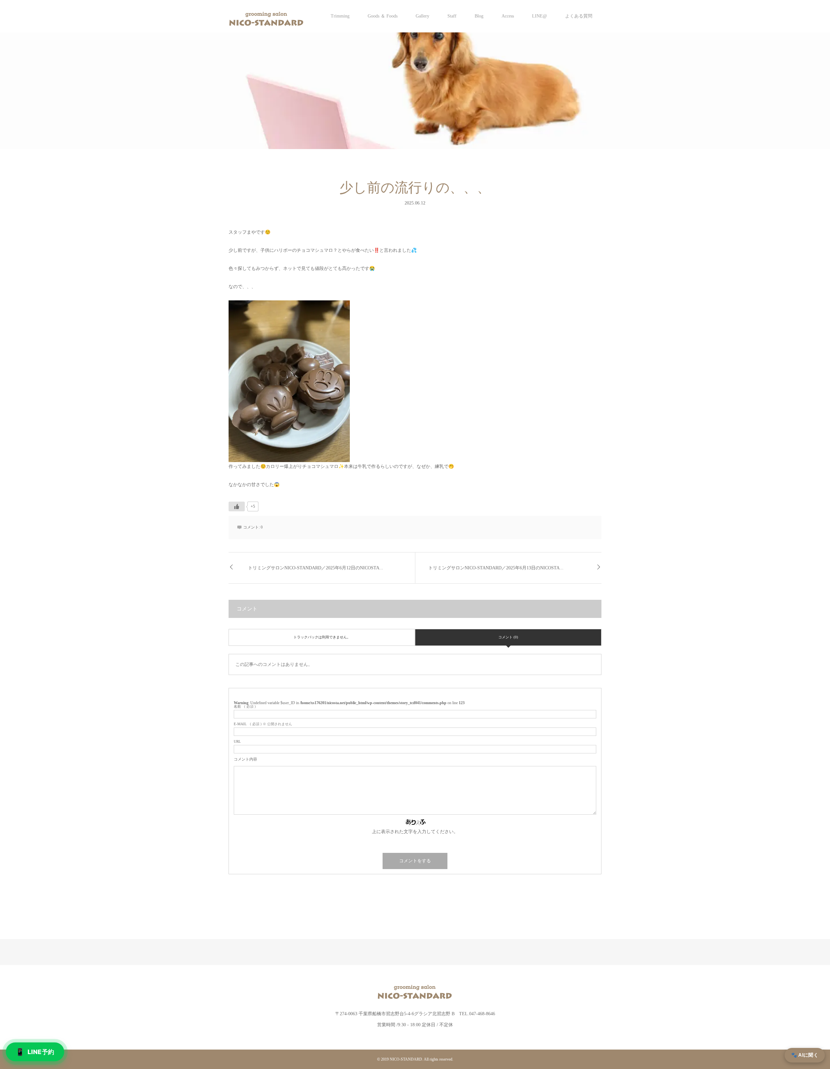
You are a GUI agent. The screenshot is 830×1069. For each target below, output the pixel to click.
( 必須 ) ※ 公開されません (263, 724)
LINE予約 (35, 1052)
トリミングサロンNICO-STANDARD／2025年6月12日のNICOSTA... (315, 567)
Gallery (422, 16)
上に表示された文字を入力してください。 (415, 831)
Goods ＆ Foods (382, 16)
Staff (451, 16)
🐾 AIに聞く (804, 1055)
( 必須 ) (245, 706)
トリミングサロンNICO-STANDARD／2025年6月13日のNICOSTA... (495, 567)
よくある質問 (578, 16)
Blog (479, 16)
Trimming (340, 16)
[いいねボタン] (237, 506)
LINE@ (539, 16)
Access (508, 16)
